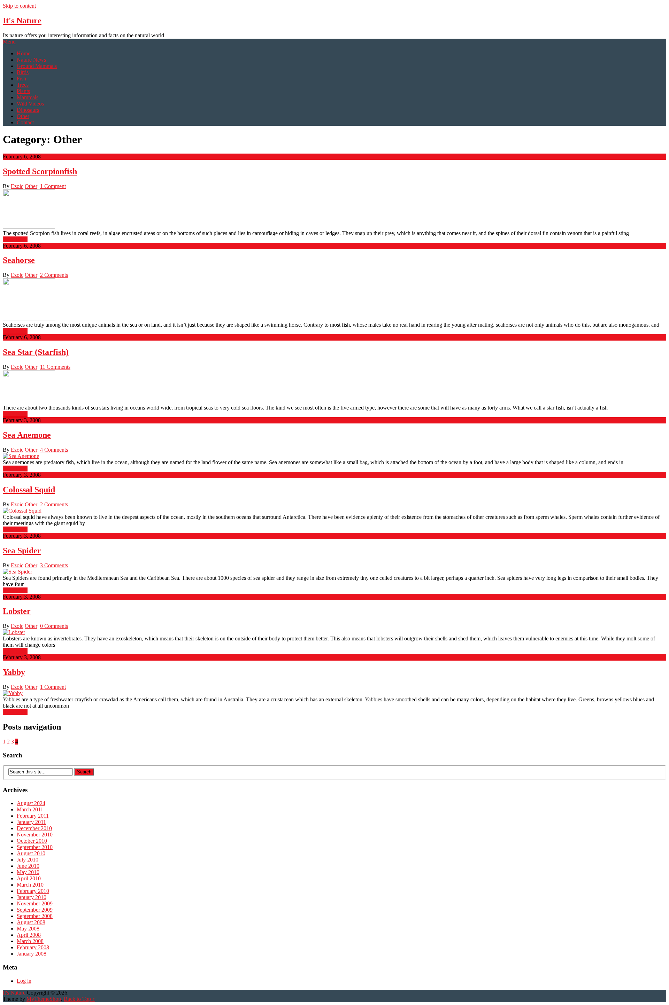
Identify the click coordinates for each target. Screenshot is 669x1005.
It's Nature (22, 20)
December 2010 (34, 828)
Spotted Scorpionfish (40, 171)
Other (23, 116)
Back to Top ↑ (79, 999)
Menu (9, 42)
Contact (25, 122)
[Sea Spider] (334, 572)
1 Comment (53, 186)
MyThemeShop (43, 999)
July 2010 (27, 860)
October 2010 (32, 841)
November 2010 (35, 835)
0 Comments (54, 626)
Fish (21, 78)
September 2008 (35, 916)
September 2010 (35, 847)
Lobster (17, 611)
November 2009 (35, 903)
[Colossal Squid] (334, 511)
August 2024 (31, 803)
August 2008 (31, 922)
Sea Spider (22, 550)
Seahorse (19, 260)
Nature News (31, 60)
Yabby (14, 672)
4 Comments (54, 450)
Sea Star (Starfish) (36, 352)
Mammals (27, 97)
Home (23, 53)
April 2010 (29, 878)
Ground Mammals (37, 66)
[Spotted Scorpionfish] (334, 209)
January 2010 (31, 897)
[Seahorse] (334, 300)
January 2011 (31, 822)
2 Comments (54, 275)
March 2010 (30, 885)
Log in (24, 981)
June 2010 (28, 866)
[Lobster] (334, 632)
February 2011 (33, 816)
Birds (23, 72)
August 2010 (31, 853)
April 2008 (29, 935)
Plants (23, 91)
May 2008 (28, 929)
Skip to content (19, 6)
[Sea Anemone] (334, 456)
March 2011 (30, 809)
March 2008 (30, 941)
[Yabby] (334, 693)
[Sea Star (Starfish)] (334, 387)
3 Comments (54, 565)
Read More (15, 239)
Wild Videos (30, 104)
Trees (23, 85)
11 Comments (55, 367)
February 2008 (33, 947)
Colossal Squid (29, 489)
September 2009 (35, 910)
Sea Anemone (27, 434)
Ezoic (17, 186)
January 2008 (31, 954)
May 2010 (28, 872)
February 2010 (33, 891)
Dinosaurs (28, 110)
